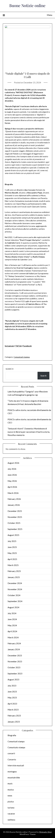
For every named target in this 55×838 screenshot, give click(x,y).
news (10, 795)
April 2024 (12, 631)
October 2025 (14, 523)
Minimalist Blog (45, 832)
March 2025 (13, 565)
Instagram (9, 346)
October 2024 (14, 595)
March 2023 (13, 709)
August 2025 (13, 535)
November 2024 (15, 589)
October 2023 (14, 667)
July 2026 (12, 469)
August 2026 (13, 463)
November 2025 (15, 517)
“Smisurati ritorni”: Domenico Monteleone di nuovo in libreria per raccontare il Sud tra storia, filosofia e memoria (29, 431)
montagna (12, 771)
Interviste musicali (16, 765)
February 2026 (14, 499)
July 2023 (12, 685)
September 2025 (15, 529)
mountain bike (14, 777)
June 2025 (12, 547)
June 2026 (12, 475)
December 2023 (15, 655)
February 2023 (14, 715)
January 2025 (14, 577)
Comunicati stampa (22, 357)
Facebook (27, 346)
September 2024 (15, 601)
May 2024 (12, 625)
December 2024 (15, 583)
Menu (49, 15)
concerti (11, 753)
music (10, 783)
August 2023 (13, 679)
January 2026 (14, 505)
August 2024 (13, 607)
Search (9, 369)
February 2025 (14, 571)
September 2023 (15, 673)
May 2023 (12, 697)
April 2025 (12, 559)
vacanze (11, 813)
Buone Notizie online (27, 5)
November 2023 (15, 661)
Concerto (12, 759)
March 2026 (13, 493)
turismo (11, 807)
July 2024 (12, 613)
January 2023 (14, 721)
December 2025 (15, 511)
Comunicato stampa (16, 747)
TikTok (18, 346)
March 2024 (13, 637)
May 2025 (12, 553)
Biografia (12, 735)
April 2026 (12, 487)
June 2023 (12, 691)
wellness (11, 820)
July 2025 (12, 541)
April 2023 (12, 703)
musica (11, 789)
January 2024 (14, 649)
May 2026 (12, 481)
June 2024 (12, 619)
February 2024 (14, 643)
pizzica (11, 801)
